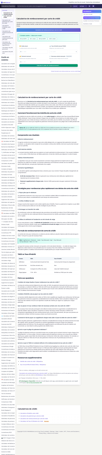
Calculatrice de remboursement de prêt (7, 32)
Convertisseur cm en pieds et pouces (8, 75)
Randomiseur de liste (7, 208)
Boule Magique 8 (6, 410)
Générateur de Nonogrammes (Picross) (8, 258)
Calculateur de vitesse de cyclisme (8, 263)
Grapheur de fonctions (7, 385)
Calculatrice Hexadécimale (8, 416)
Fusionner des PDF (6, 324)
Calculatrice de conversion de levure (8, 321)
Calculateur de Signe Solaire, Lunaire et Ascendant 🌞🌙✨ (8, 72)
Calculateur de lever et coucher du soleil (8, 299)
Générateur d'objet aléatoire (8, 305)
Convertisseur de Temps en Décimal (8, 210)
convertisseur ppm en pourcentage (8, 91)
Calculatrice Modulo (6, 197)
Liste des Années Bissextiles (8, 249)
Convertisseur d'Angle (7, 346)
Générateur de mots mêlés (8, 138)
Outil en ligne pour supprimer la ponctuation (8, 127)
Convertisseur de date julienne (8, 349)
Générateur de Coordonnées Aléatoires (8, 330)
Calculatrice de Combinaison (8, 230)
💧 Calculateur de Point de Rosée (8, 316)
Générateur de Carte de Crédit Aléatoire (8, 66)
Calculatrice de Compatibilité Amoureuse (8, 63)
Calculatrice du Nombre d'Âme (8, 122)
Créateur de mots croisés (8, 235)
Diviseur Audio (5, 224)
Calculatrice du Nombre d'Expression (8, 343)
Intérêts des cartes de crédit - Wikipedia (31, 361)
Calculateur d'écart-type (7, 313)
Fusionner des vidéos (7, 130)
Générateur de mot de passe (8, 352)
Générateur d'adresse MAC (8, 185)
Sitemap (52, 431)
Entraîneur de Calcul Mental (8, 404)
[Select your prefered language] (89, 6)
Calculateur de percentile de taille (8, 163)
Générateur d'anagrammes (8, 407)
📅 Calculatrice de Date (7, 380)
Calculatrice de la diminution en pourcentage (8, 341)
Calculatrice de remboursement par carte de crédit (34, 418)
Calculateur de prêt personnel (7, 48)
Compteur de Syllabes (7, 371)
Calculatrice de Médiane (7, 180)
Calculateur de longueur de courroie (8, 227)
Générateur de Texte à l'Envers (8, 391)
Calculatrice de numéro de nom (8, 216)
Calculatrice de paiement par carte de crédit (32, 416)
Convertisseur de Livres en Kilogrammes (8, 241)
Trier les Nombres (6, 393)
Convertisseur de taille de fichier (8, 188)
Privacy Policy (42, 433)
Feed (57, 431)
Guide (61, 431)
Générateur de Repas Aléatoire (8, 183)
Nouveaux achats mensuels (60, 56)
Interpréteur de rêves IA (7, 332)
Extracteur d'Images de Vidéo (8, 94)
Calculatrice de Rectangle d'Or (8, 382)
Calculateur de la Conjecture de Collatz (8, 413)
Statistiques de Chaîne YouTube (8, 111)
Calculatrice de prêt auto (7, 52)
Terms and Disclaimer (73, 431)
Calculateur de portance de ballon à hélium (8, 421)
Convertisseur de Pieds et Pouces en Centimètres (8, 116)
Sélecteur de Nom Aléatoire (8, 374)
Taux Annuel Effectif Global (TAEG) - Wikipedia (32, 364)
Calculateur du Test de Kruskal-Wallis (8, 377)
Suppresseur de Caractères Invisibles (8, 363)
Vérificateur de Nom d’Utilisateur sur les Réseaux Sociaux (8, 149)
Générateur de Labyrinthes (8, 177)
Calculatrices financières (8, 6)
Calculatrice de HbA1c (7, 255)
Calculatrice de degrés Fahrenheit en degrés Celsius (8, 296)
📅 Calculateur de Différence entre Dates (8, 213)
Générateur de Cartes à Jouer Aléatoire (8, 119)
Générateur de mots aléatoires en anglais (8, 83)
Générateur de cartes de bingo (8, 191)
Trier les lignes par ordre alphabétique (8, 252)
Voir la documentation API (34, 383)
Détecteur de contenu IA (8, 294)
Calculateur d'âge (6, 260)
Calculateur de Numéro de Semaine (8, 194)
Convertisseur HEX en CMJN (8, 113)
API (65, 431)
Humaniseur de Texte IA (8, 310)
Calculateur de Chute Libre (8, 355)
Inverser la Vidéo (6, 452)
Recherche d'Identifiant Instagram (8, 80)
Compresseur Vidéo (6, 402)
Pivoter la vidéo (5, 288)
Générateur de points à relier (8, 172)
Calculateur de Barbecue (8, 443)
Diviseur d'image (6, 360)
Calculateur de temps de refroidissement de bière (8, 271)
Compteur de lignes (6, 169)
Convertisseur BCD (6, 432)
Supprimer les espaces (7, 282)
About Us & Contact (52, 433)
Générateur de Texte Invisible (8, 388)
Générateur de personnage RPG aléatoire (8, 418)
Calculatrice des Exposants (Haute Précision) (8, 144)
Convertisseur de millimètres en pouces (8, 280)
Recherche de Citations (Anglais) (8, 77)
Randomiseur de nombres (8, 396)
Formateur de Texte (6, 174)
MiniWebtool (39, 375)
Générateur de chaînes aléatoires (8, 97)
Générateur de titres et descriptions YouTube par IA (8, 302)
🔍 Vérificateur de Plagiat (8, 152)
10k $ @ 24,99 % (42, 38)
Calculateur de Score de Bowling (8, 449)
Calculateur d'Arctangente (8, 158)
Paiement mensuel (25, 56)
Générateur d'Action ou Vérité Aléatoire (8, 246)
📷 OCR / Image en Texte (8, 438)
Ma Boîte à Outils (87, 23)
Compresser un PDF (6, 160)
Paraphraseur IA (5, 133)
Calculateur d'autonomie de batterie (8, 238)
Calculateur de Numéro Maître (8, 274)
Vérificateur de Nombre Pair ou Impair (8, 399)
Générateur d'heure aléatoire (8, 205)
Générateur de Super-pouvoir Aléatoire (8, 269)
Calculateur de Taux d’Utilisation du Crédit (31, 421)
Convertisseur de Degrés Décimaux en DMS (8, 338)
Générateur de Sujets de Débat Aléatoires (8, 202)
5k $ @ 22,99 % (23, 38)
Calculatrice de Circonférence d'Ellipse (8, 291)
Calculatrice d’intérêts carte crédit (29, 413)
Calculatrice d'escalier (7, 124)
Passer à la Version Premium (92, 18)
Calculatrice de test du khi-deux (8, 155)
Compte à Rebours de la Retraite (8, 424)
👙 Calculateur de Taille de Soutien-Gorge (8, 141)
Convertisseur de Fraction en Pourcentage (8, 429)
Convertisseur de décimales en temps (8, 105)
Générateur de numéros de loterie (8, 435)
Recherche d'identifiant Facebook (8, 147)
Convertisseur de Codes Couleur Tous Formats (8, 427)
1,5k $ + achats (52, 38)
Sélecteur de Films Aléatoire (8, 88)
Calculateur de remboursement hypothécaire (6, 43)
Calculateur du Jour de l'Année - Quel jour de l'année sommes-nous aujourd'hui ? (8, 69)
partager (82, 6)
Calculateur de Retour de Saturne (8, 285)
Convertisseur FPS (6, 233)
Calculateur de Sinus (6, 277)
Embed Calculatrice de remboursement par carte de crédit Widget (66, 71)
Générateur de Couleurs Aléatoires (8, 102)
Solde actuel (23, 46)
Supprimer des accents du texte (8, 199)
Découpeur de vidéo (6, 219)
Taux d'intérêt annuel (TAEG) (57, 46)
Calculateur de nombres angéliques (8, 136)
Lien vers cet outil (87, 14)
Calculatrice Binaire (6, 319)
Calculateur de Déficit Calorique (8, 366)
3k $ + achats (33, 38)
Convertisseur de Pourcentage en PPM (8, 100)
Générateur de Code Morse (8, 307)
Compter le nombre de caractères (8, 357)
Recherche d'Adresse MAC (8, 108)
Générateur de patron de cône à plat (8, 266)
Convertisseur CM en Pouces (8, 335)
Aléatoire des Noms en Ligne (8, 440)
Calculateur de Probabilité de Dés (8, 244)
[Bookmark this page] (93, 6)
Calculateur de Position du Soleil (8, 86)
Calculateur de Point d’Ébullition (8, 368)
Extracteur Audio (6, 166)
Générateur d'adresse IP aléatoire (8, 327)
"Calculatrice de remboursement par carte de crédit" (33, 373)
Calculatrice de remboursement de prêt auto (7, 38)
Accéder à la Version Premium (91, 21)
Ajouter (75, 6)
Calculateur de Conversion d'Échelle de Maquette (8, 446)
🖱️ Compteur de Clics (7, 221)
